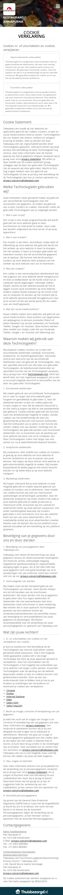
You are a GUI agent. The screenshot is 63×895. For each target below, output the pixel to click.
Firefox (10, 693)
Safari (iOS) (12, 702)
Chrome (10, 690)
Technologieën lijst (38, 374)
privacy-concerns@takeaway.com (21, 180)
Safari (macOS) (14, 705)
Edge (9, 699)
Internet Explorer (15, 696)
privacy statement (31, 159)
